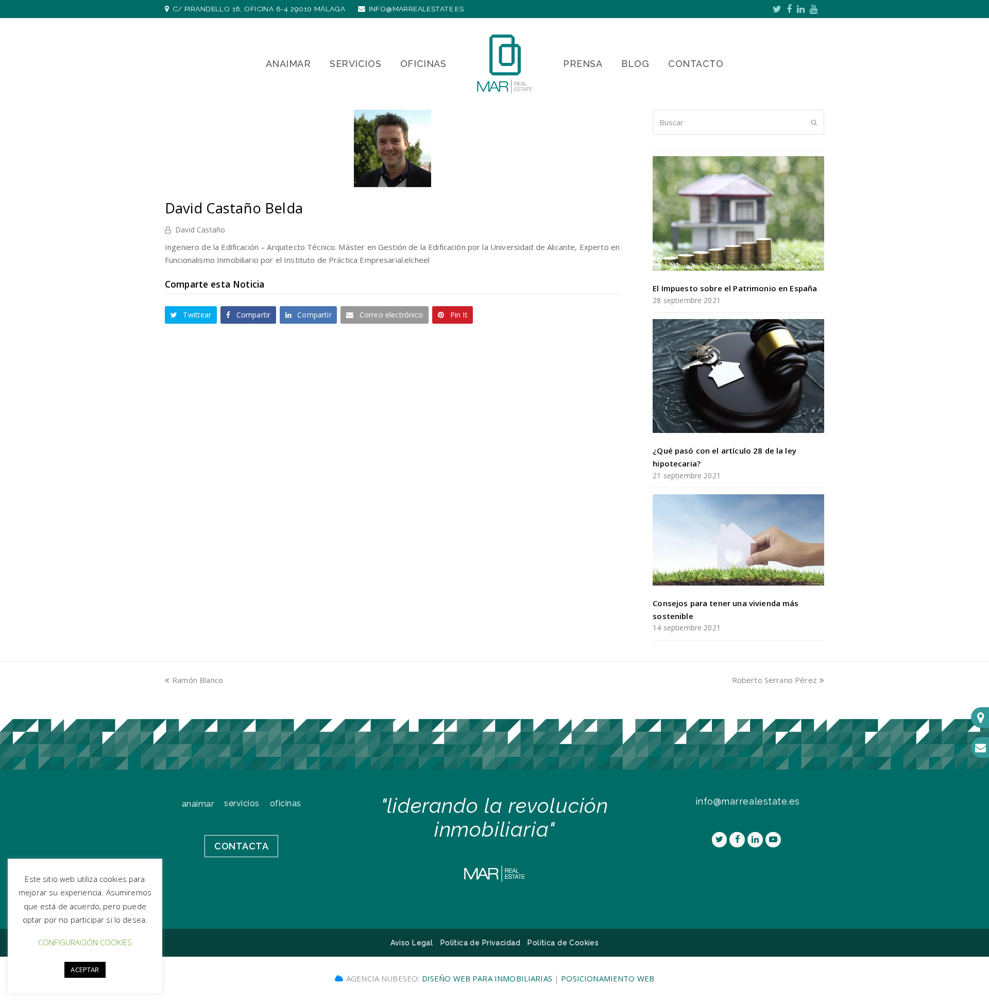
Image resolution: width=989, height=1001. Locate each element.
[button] (191, 314)
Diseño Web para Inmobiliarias (488, 978)
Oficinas (285, 803)
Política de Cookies (563, 943)
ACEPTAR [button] (85, 969)
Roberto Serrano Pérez (774, 680)
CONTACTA (241, 846)
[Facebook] (789, 8)
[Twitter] (777, 8)
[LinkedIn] (801, 8)
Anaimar (198, 804)
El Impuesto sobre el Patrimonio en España (735, 288)
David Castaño (200, 230)
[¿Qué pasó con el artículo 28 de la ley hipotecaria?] (738, 376)
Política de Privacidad (480, 943)
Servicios (241, 803)
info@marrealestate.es (416, 9)
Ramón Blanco (197, 680)
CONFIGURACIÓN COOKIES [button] (85, 942)
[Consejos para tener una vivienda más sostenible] (738, 540)
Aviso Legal (411, 943)
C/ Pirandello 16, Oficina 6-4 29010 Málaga (259, 9)
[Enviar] (814, 122)
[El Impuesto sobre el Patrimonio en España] (738, 213)
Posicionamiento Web (607, 978)
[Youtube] (813, 8)
